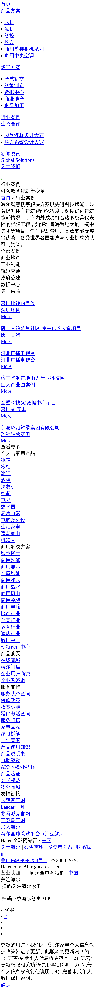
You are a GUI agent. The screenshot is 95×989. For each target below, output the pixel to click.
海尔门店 (10, 667)
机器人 (8, 540)
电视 (6, 500)
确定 (6, 985)
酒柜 (6, 480)
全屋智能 (10, 573)
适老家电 (10, 533)
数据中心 (10, 640)
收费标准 (10, 707)
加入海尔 (10, 827)
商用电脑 (10, 607)
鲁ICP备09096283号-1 (24, 860)
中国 (46, 840)
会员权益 (10, 780)
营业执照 (10, 873)
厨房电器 (10, 513)
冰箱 (6, 460)
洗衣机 (8, 487)
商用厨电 (10, 593)
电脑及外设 (13, 520)
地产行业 (10, 613)
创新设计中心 (15, 647)
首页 (6, 197)
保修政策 (10, 700)
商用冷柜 (10, 600)
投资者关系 (60, 847)
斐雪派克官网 (15, 813)
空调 (6, 493)
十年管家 (10, 740)
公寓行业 (10, 620)
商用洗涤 (10, 560)
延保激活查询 (15, 713)
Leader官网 (12, 807)
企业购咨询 (13, 680)
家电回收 (10, 727)
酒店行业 (10, 633)
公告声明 (34, 847)
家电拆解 (10, 733)
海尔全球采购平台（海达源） (33, 833)
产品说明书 (13, 753)
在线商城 (10, 660)
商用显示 (10, 567)
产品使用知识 (15, 747)
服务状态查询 (15, 693)
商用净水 (10, 580)
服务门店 (10, 720)
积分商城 (10, 787)
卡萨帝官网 (13, 800)
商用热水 (10, 587)
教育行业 (10, 627)
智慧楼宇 (10, 553)
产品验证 (10, 773)
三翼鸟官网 (13, 820)
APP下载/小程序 (18, 767)
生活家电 (10, 527)
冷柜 (6, 467)
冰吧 (6, 473)
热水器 (8, 507)
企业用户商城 (15, 673)
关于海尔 (10, 847)
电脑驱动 (10, 760)
